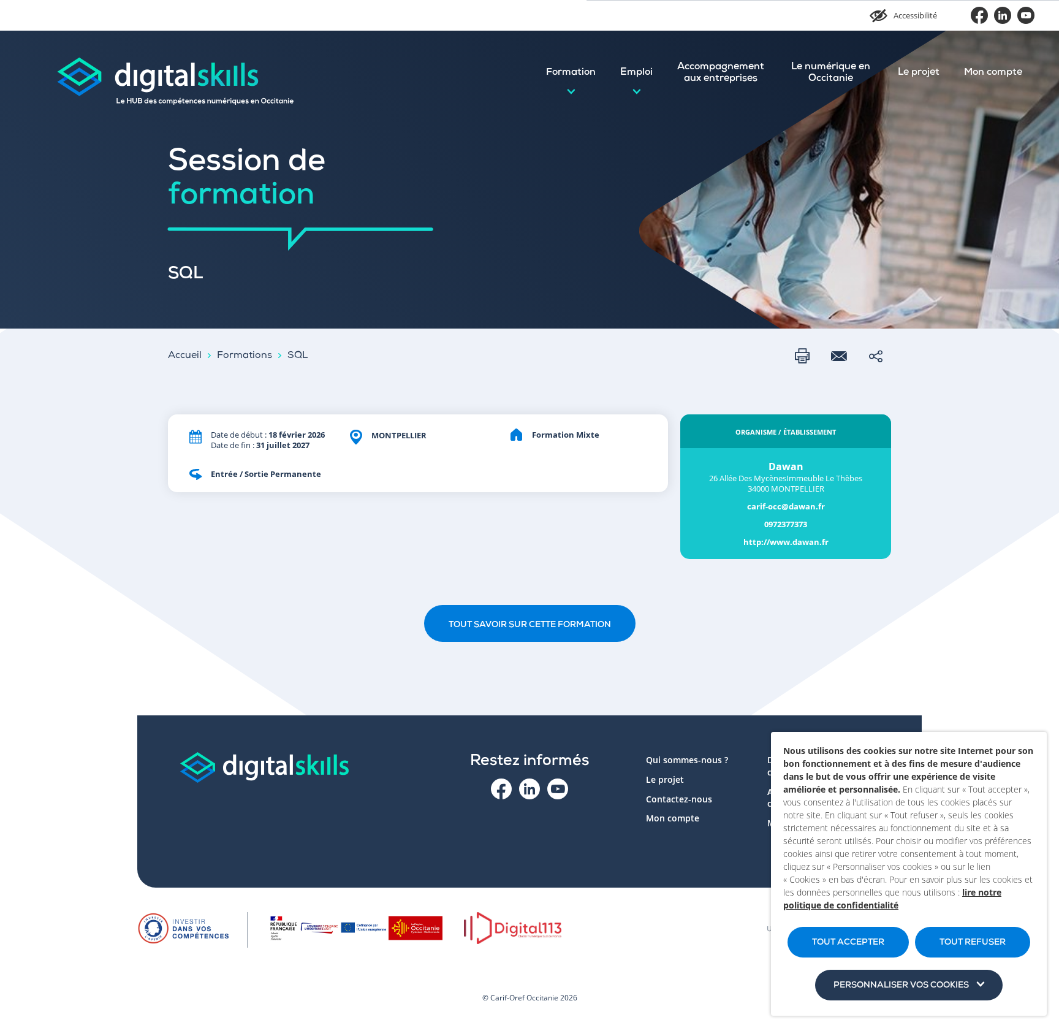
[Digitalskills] (175, 73)
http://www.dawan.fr (786, 542)
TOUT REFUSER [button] (972, 943)
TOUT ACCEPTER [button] (848, 943)
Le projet (918, 73)
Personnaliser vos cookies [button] (901, 985)
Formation (571, 73)
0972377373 (785, 524)
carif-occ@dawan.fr (786, 506)
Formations (244, 356)
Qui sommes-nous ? (687, 760)
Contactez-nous (679, 799)
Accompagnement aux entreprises (720, 73)
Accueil (185, 356)
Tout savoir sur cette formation (530, 625)
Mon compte (993, 73)
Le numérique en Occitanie (830, 73)
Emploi (636, 73)
